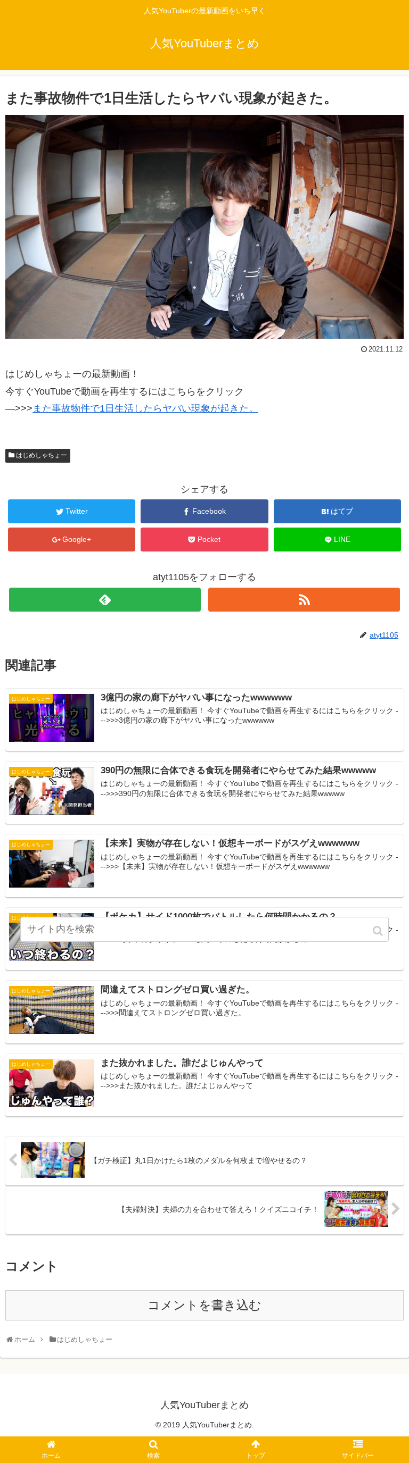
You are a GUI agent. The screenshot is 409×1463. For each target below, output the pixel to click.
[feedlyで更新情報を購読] (104, 600)
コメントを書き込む (204, 1305)
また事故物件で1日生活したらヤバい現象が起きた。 (145, 408)
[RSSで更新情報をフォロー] (303, 600)
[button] (379, 931)
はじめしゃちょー (41, 455)
